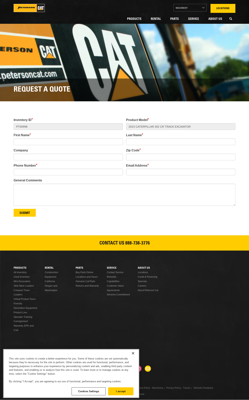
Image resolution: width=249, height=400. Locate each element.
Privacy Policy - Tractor (178, 388)
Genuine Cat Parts (85, 281)
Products (134, 19)
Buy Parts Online (84, 272)
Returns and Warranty (87, 285)
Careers (142, 285)
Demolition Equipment (25, 308)
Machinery (182, 8)
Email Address (136, 165)
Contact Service (115, 272)
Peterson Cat (29, 8)
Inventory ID (23, 120)
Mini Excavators (22, 281)
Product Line (20, 312)
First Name (22, 135)
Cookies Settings (88, 391)
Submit (24, 213)
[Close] (133, 353)
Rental (156, 19)
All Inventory (20, 272)
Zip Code (132, 150)
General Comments (28, 180)
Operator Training (23, 317)
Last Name (134, 135)
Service (193, 19)
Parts (174, 19)
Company (21, 150)
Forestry (18, 303)
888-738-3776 (137, 243)
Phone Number (25, 165)
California (50, 281)
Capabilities (113, 281)
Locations (223, 8)
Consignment (21, 321)
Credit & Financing (147, 276)
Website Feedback (203, 388)
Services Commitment (118, 294)
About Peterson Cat (148, 290)
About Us (215, 19)
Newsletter (148, 369)
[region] (71, 373)
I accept (120, 391)
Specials (142, 281)
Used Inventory (22, 276)
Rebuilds (111, 276)
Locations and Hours (87, 276)
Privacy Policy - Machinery (149, 388)
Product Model (137, 120)
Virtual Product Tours (25, 299)
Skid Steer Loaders (24, 285)
